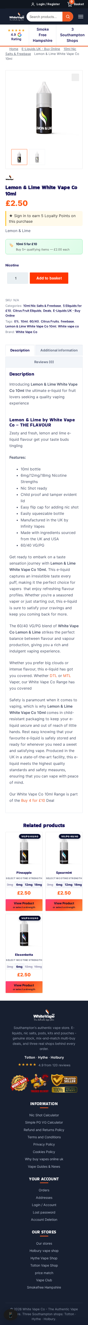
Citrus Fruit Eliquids (27, 310)
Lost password (44, 1212)
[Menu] (80, 16)
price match (44, 1273)
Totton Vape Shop (44, 1265)
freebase (67, 321)
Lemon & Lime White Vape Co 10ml (30, 326)
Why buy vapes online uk (44, 1159)
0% (16, 321)
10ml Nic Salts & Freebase (42, 306)
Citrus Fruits (50, 321)
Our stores (44, 1243)
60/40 (34, 321)
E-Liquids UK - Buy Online (41, 49)
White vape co (68, 326)
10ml (24, 321)
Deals (47, 310)
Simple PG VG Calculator (44, 1122)
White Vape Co (26, 332)
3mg (10, 884)
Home (13, 49)
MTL (67, 675)
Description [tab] (20, 350)
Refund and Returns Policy (44, 1130)
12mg (29, 884)
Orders (44, 1190)
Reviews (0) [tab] (44, 362)
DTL (53, 675)
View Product (24, 904)
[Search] (67, 16)
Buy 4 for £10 (33, 800)
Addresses (44, 1198)
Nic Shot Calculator (44, 1115)
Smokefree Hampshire (44, 1287)
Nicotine (12, 265)
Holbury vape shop (44, 1251)
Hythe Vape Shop (44, 1258)
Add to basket (49, 278)
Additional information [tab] (59, 350)
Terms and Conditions (44, 1137)
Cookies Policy (44, 1152)
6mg (19, 884)
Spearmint (64, 872)
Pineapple (23, 872)
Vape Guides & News (44, 1166)
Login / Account (44, 1205)
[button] (75, 77)
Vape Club (44, 1280)
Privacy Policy (44, 1144)
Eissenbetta (24, 954)
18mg (38, 884)
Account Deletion (44, 1219)
